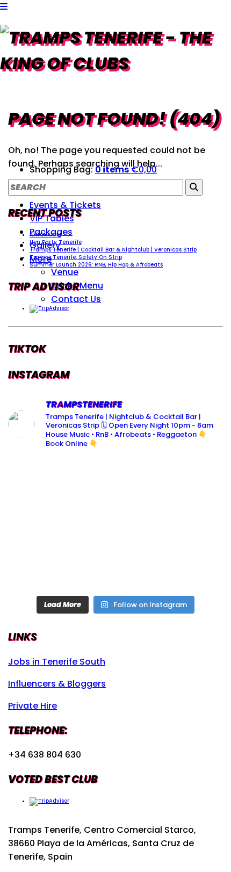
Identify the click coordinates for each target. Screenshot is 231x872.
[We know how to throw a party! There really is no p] (116, 568)
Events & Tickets (65, 205)
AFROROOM (45, 234)
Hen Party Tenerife (56, 242)
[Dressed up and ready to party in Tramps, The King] (116, 524)
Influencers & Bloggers (57, 684)
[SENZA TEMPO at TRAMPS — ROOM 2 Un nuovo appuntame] (42, 524)
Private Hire (32, 706)
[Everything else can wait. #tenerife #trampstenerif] (189, 481)
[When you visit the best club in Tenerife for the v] (189, 524)
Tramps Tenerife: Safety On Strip (76, 257)
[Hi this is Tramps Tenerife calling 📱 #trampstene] (42, 481)
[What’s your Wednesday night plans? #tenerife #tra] (189, 568)
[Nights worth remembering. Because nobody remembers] (116, 481)
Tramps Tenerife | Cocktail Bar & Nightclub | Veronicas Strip (113, 249)
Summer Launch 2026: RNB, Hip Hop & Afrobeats (96, 264)
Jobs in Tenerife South (56, 661)
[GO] (194, 187)
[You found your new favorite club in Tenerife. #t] (42, 568)
